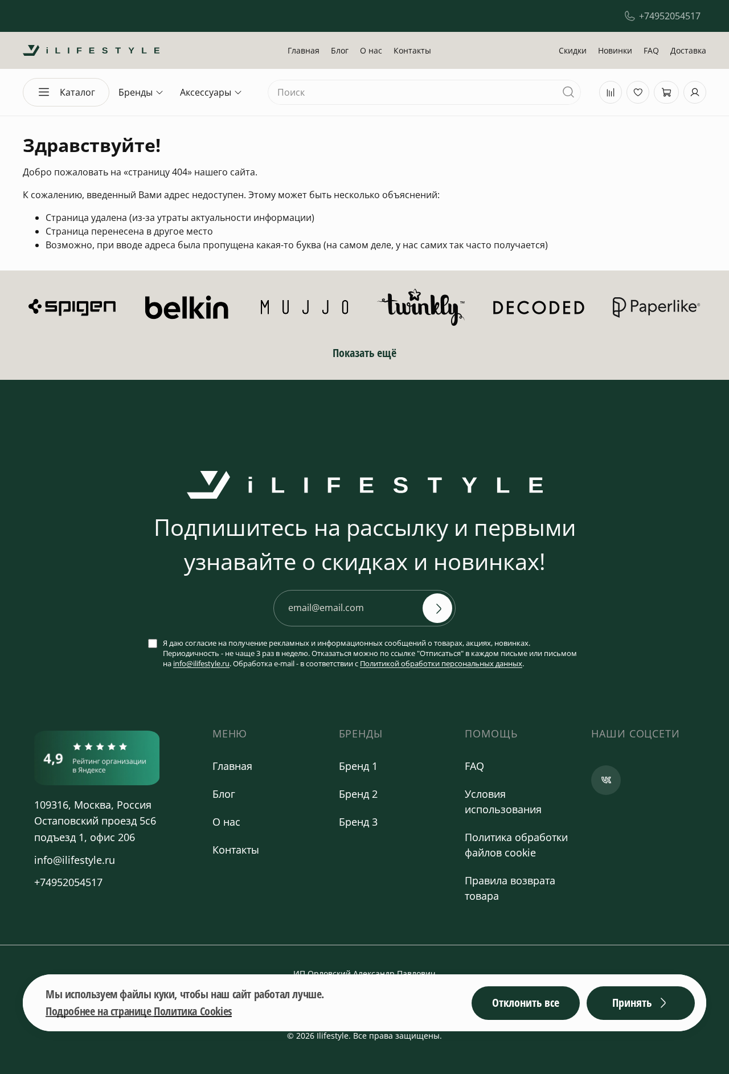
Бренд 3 (358, 822)
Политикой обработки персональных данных (441, 663)
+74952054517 (670, 16)
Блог (340, 50)
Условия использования (503, 801)
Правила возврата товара (510, 888)
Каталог (77, 92)
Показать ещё (364, 352)
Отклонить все (525, 1002)
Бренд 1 (358, 766)
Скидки (573, 50)
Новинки (615, 50)
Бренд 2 (358, 794)
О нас (371, 50)
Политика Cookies (193, 1011)
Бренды (135, 92)
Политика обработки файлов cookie (516, 844)
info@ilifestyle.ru (201, 663)
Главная (304, 50)
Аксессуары (205, 92)
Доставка (688, 50)
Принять (632, 1002)
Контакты (412, 50)
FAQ (651, 50)
